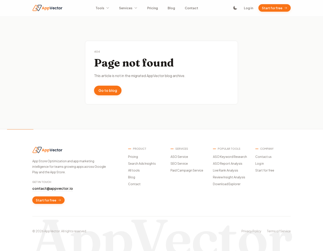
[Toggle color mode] (235, 8)
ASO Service (179, 157)
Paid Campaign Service (187, 170)
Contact (191, 8)
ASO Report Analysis (227, 163)
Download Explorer (227, 184)
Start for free (272, 8)
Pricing (152, 8)
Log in (248, 8)
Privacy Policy (251, 231)
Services (125, 8)
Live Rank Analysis (225, 170)
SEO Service (179, 163)
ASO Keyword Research (230, 157)
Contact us (263, 157)
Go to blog (107, 90)
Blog (171, 8)
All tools (134, 170)
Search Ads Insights (142, 163)
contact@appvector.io (52, 188)
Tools (100, 8)
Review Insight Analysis (229, 177)
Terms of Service (279, 231)
